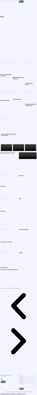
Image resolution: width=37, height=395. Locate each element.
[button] (14, 0)
